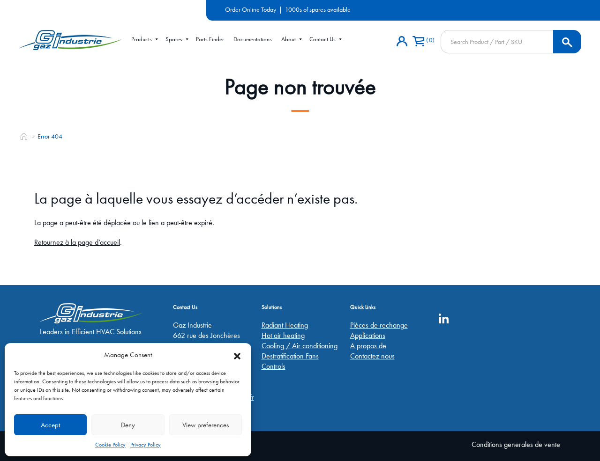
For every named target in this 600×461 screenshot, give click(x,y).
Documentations (252, 39)
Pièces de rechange (379, 325)
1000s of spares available (318, 9)
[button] (237, 354)
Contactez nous (372, 356)
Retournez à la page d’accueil (77, 242)
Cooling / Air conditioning (300, 346)
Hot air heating (283, 335)
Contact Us (322, 39)
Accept (50, 425)
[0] (418, 41)
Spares (173, 39)
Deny (128, 425)
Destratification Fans (290, 356)
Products (141, 39)
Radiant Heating (285, 325)
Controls (273, 366)
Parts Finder (210, 39)
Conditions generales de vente (516, 444)
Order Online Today (250, 9)
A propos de (368, 346)
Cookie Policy (110, 444)
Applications (367, 335)
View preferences (205, 425)
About (288, 39)
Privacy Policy (145, 444)
